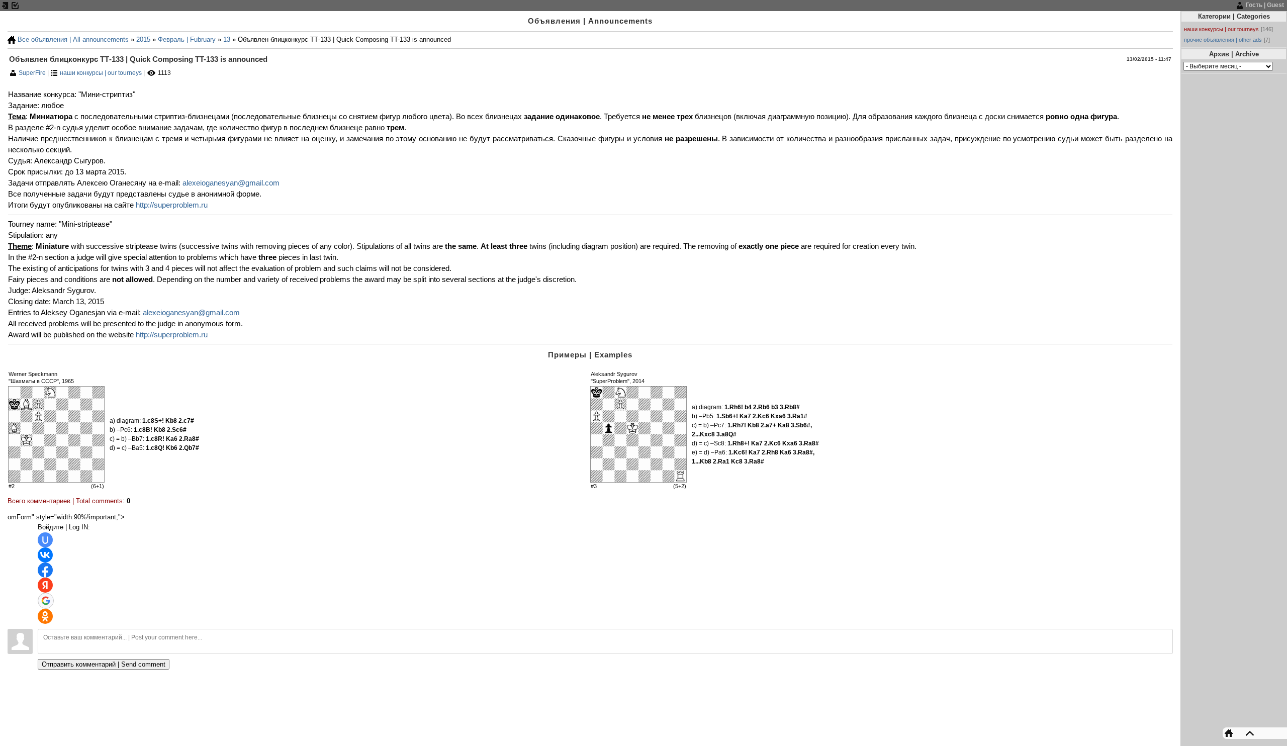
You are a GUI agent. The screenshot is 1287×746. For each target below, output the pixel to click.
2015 (143, 39)
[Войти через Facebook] (45, 570)
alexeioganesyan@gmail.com (231, 183)
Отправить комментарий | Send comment (103, 664)
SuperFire (33, 72)
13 (226, 39)
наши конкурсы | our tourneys (101, 72)
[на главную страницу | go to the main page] (1231, 732)
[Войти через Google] (46, 601)
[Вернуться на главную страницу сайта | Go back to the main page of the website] (12, 39)
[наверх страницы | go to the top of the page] (1247, 732)
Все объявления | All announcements (73, 39)
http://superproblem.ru (172, 205)
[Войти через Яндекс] (45, 585)
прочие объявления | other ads (1223, 40)
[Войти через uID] (45, 539)
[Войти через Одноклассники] (45, 616)
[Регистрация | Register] (15, 5)
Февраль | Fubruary (187, 39)
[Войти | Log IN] (5, 5)
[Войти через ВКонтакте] (45, 555)
